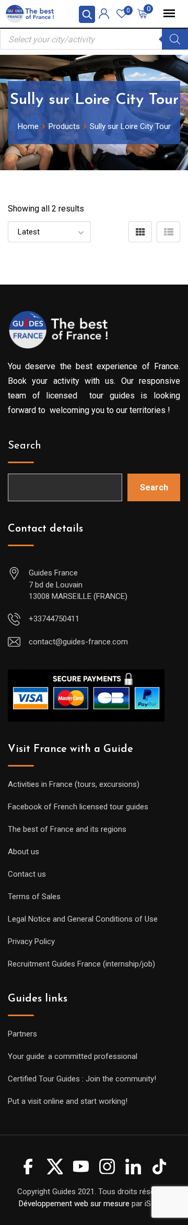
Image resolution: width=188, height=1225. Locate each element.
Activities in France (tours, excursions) (73, 784)
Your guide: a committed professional (72, 1056)
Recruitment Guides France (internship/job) (81, 964)
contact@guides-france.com (78, 641)
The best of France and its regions (67, 829)
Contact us (27, 874)
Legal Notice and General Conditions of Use (83, 919)
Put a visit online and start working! (67, 1101)
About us (23, 851)
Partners (22, 1034)
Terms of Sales (34, 896)
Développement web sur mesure (74, 1203)
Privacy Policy (31, 941)
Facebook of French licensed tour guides (78, 806)
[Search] (175, 39)
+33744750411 (54, 618)
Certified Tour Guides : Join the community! (82, 1078)
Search (24, 446)
